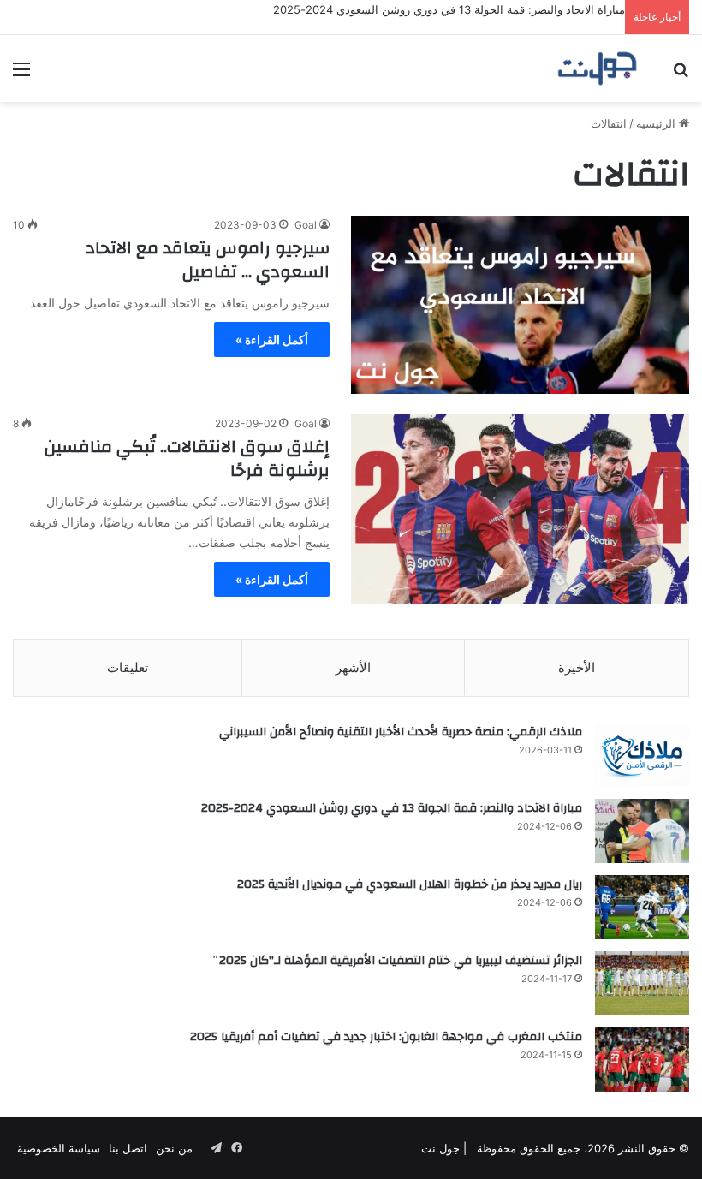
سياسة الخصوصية (58, 1148)
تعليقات (127, 667)
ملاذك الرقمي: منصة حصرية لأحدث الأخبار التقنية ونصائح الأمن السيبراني (400, 732)
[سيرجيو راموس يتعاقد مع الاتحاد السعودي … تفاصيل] (520, 305)
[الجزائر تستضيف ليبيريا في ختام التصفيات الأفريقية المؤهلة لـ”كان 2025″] (642, 983)
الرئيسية (657, 123)
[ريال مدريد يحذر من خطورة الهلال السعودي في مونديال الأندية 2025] (642, 907)
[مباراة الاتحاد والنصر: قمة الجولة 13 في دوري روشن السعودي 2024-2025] (642, 831)
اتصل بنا (128, 1148)
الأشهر (353, 667)
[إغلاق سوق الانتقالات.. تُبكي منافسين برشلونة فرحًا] (520, 509)
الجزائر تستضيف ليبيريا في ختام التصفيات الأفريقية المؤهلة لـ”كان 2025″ (397, 961)
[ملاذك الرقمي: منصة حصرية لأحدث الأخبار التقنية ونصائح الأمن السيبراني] (642, 755)
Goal (305, 224)
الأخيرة (576, 667)
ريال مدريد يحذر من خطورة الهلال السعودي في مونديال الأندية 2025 (409, 884)
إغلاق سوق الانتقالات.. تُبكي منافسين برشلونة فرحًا (187, 458)
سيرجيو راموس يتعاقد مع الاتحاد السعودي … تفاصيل (208, 260)
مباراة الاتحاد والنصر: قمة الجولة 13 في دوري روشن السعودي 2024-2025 (449, 9)
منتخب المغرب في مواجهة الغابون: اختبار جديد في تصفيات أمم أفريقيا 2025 (386, 1037)
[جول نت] (597, 68)
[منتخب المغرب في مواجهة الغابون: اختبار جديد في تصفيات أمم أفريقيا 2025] (642, 1059)
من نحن (174, 1148)
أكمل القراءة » (271, 339)
